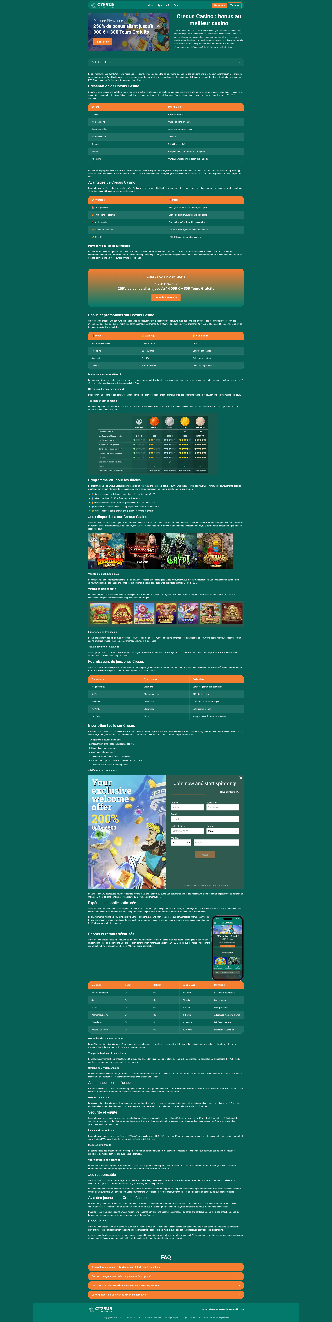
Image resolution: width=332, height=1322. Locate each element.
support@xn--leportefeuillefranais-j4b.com (223, 1309)
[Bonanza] (215, 568)
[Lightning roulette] (143, 568)
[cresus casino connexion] (166, 888)
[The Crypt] (179, 568)
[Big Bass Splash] (106, 568)
